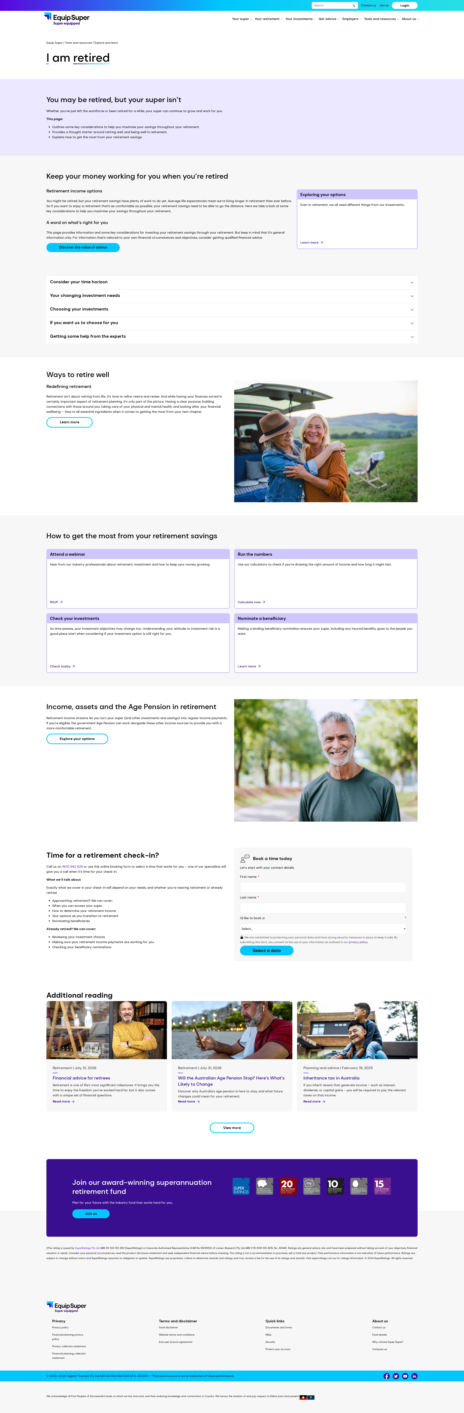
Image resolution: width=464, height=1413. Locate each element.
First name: (249, 877)
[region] (232, 1397)
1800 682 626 (72, 866)
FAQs (268, 1334)
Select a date (267, 950)
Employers (350, 19)
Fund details (379, 1334)
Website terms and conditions (176, 1334)
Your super (241, 19)
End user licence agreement (175, 1342)
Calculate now (249, 602)
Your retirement (267, 19)
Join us (384, 5)
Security (270, 1342)
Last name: (249, 897)
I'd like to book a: (323, 918)
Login (404, 5)
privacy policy (358, 942)
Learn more (309, 242)
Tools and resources (380, 19)
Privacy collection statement (69, 1346)
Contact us (368, 5)
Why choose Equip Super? (387, 1342)
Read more (61, 1101)
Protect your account (278, 1349)
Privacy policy (60, 1327)
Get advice (328, 19)
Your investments (299, 19)
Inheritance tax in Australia (331, 1078)
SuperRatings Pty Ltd (87, 1248)
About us (409, 19)
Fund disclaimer (168, 1327)
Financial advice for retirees (81, 1078)
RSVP (54, 602)
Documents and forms (279, 1327)
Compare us (379, 1349)
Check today (60, 666)
